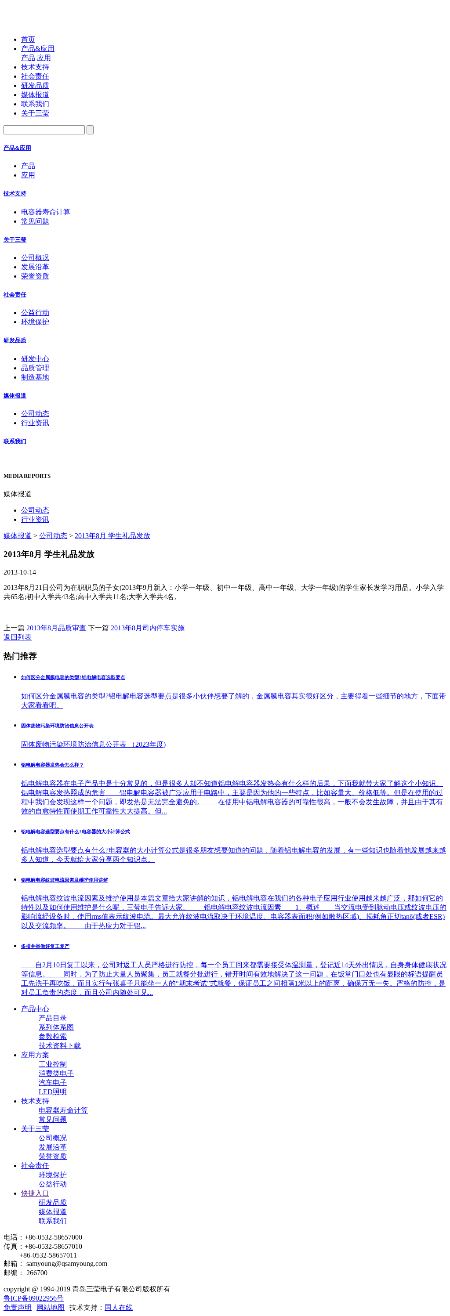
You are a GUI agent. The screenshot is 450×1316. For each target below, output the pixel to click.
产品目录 (53, 1018)
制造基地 (35, 377)
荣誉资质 (35, 276)
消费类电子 (56, 1073)
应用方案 (35, 1055)
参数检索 (53, 1036)
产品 (28, 57)
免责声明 (18, 1307)
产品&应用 (37, 48)
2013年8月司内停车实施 (148, 628)
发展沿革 (35, 267)
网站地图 (50, 1307)
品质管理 (35, 368)
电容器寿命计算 (45, 212)
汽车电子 (53, 1082)
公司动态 (35, 413)
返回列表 (18, 637)
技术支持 (35, 67)
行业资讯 (35, 423)
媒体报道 (35, 94)
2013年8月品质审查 (56, 628)
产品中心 (35, 1008)
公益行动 (35, 312)
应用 (44, 57)
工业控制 (53, 1064)
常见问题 (35, 221)
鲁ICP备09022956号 (34, 1298)
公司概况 (35, 257)
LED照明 (53, 1091)
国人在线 (119, 1307)
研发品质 (35, 85)
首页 (28, 39)
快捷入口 (35, 1193)
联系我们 (35, 104)
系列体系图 (56, 1027)
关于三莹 (35, 113)
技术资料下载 (60, 1045)
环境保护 (35, 321)
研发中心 (35, 358)
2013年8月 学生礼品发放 (112, 535)
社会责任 (35, 76)
